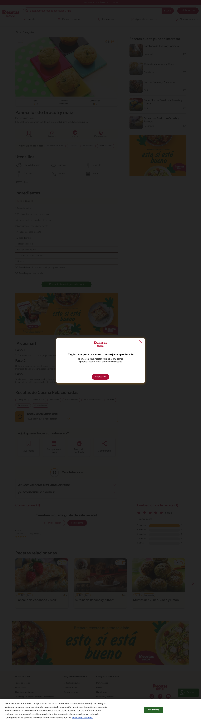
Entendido (153, 710)
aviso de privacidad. (82, 718)
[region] (100, 710)
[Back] (140, 342)
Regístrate (100, 377)
